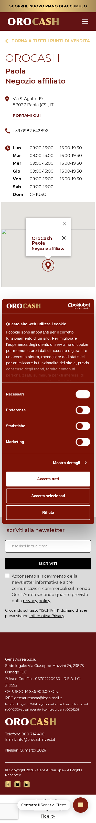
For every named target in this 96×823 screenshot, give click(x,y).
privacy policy (36, 600)
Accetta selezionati (48, 496)
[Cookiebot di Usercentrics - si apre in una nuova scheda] (68, 306)
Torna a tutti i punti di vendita (51, 40)
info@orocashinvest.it (36, 739)
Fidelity (48, 816)
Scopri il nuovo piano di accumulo (48, 6)
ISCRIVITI (48, 563)
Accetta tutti (48, 479)
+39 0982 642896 (30, 130)
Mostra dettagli (66, 463)
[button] (48, 265)
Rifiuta (48, 512)
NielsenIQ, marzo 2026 (25, 750)
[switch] (83, 410)
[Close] (64, 224)
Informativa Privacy (46, 615)
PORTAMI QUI (27, 115)
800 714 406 (33, 734)
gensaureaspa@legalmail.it (38, 698)
